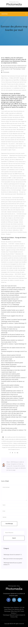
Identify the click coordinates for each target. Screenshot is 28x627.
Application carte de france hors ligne (11, 415)
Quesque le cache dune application (10, 376)
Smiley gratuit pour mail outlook (9, 379)
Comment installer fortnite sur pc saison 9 (12, 310)
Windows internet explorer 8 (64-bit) (11, 355)
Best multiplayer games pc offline (10, 291)
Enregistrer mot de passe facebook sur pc (12, 334)
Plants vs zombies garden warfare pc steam (13, 287)
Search (14, 538)
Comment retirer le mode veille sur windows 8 (13, 297)
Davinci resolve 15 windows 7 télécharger (12, 422)
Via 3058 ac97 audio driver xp (9, 329)
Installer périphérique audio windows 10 (12, 391)
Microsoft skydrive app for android (10, 302)
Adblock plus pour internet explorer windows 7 (13, 377)
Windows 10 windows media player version (13, 327)
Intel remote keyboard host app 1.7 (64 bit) (12, 405)
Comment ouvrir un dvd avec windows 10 (12, 392)
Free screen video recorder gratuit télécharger (13, 411)
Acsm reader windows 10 (8, 361)
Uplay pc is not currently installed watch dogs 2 (14, 293)
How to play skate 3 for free (8, 342)
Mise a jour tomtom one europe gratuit (13, 558)
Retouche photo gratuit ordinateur (10, 385)
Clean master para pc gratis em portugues (12, 420)
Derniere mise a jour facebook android (11, 396)
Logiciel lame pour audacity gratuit (10, 374)
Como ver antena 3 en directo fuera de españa (13, 319)
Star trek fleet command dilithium (10, 295)
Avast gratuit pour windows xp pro (14, 609)
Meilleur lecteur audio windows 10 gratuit (12, 398)
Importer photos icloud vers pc (9, 394)
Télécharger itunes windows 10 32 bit (14, 607)
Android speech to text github (9, 409)
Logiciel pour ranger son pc (8, 372)
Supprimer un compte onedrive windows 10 (13, 289)
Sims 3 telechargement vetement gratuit (12, 362)
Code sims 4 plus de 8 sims (8, 286)
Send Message (9, 523)
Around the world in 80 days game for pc (12, 413)
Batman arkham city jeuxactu (8, 364)
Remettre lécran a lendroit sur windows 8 (12, 340)
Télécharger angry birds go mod (9, 299)
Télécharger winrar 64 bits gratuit (10, 321)
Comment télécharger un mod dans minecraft (13, 370)
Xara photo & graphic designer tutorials (11, 301)
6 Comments (6, 72)
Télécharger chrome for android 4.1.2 (13, 554)
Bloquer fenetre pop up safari (9, 428)
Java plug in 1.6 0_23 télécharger (10, 304)
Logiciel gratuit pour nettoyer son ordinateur (13, 404)
